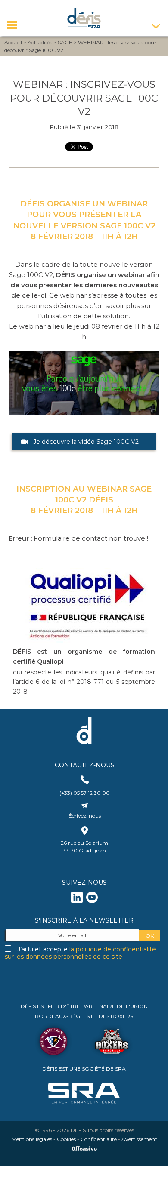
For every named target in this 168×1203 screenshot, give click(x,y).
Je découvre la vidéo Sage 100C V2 (86, 442)
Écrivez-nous (84, 815)
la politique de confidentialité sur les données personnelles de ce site (80, 952)
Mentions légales (32, 1139)
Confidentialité (99, 1139)
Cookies (66, 1139)
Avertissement (139, 1139)
